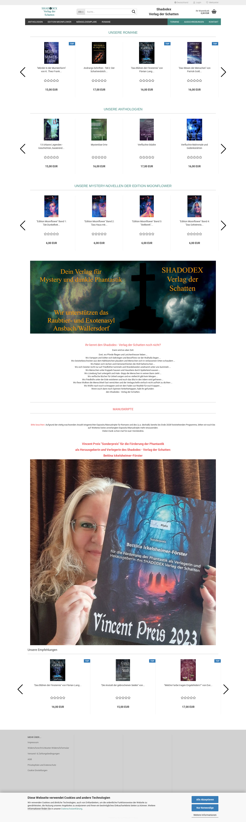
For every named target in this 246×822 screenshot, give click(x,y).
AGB (30, 759)
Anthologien (35, 22)
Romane (106, 22)
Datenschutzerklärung (71, 808)
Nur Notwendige (205, 807)
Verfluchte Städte (147, 144)
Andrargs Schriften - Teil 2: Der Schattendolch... (99, 70)
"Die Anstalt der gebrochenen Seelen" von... (123, 685)
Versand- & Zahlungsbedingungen (44, 753)
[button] (181, 2)
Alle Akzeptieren (205, 799)
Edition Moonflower (59, 22)
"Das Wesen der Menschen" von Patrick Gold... (195, 70)
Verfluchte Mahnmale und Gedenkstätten (194, 146)
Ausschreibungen (194, 22)
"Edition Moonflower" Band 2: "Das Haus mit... (99, 223)
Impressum (33, 742)
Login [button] (198, 2)
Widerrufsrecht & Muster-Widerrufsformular (48, 748)
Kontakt (213, 22)
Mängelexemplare (86, 22)
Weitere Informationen (205, 815)
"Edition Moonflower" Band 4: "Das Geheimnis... (195, 223)
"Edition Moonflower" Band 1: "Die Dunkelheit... (51, 223)
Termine (174, 22)
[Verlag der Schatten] (50, 11)
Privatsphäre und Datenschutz (42, 765)
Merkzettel (213, 2)
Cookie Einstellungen (37, 770)
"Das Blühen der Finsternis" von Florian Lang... (147, 70)
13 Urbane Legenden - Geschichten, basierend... (51, 146)
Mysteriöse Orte (99, 144)
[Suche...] (134, 12)
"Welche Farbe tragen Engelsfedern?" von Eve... (188, 685)
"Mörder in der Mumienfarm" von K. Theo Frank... (51, 70)
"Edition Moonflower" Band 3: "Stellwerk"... (147, 223)
